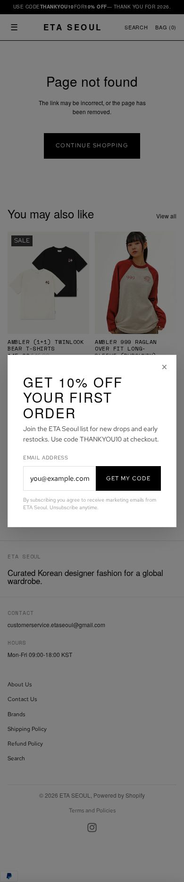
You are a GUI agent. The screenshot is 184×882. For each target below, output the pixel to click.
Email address (45, 457)
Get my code (128, 478)
